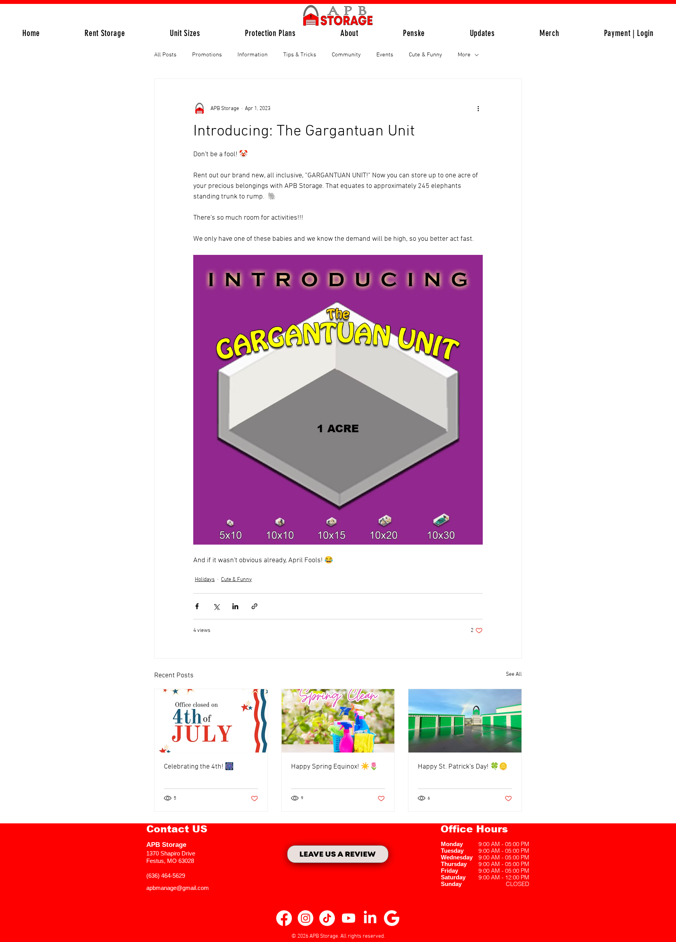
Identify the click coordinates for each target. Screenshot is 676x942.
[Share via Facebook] (197, 606)
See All (514, 674)
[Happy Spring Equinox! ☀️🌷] (338, 721)
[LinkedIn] (370, 918)
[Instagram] (305, 918)
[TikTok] (327, 918)
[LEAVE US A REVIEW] (337, 854)
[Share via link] (254, 606)
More (464, 54)
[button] (185, 33)
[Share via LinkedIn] (235, 606)
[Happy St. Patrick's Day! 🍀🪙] (464, 721)
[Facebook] (284, 918)
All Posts (165, 54)
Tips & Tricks (299, 54)
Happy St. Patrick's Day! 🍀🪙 (462, 767)
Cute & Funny (425, 54)
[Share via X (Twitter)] (216, 606)
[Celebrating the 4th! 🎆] (211, 721)
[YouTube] (348, 918)
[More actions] (478, 108)
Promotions (207, 54)
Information (252, 54)
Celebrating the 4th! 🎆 (199, 767)
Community (346, 54)
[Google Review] (391, 918)
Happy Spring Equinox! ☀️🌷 (334, 767)
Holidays (205, 579)
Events (384, 54)
